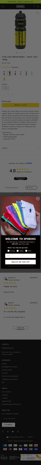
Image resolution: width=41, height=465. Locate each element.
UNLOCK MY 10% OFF (20, 262)
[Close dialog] (37, 198)
